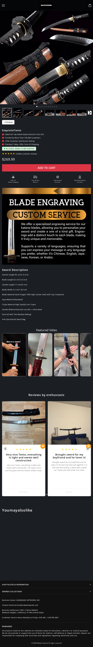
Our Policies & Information (15, 584)
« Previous (8, 122)
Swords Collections (12, 591)
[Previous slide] (5, 448)
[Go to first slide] (87, 448)
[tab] (44, 494)
